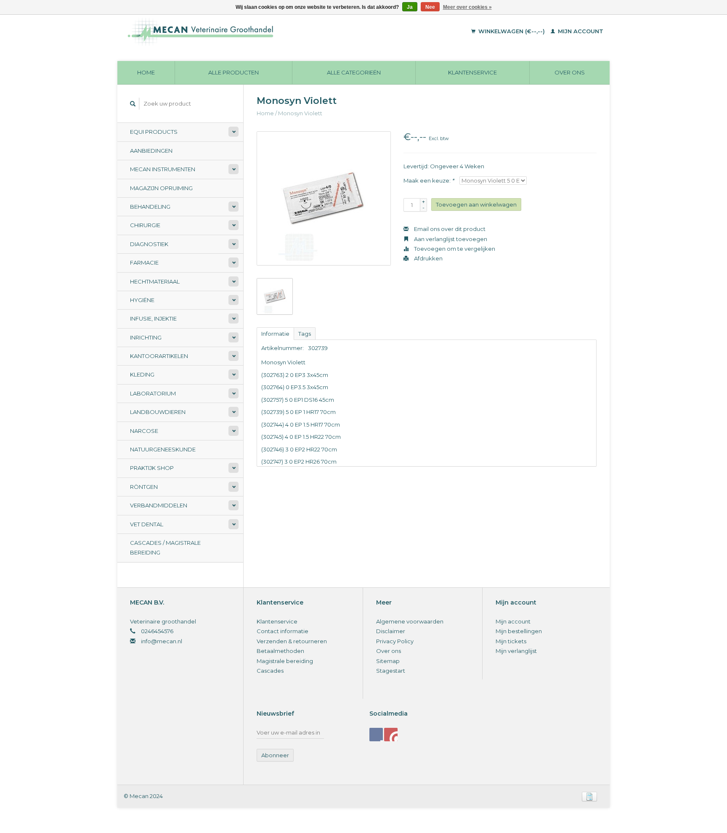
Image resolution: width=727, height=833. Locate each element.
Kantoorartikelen (159, 356)
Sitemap (388, 661)
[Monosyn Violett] (323, 198)
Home (146, 72)
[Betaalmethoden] (589, 796)
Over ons (570, 72)
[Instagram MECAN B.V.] (391, 734)
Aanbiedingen (151, 150)
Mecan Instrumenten (162, 169)
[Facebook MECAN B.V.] (376, 734)
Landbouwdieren (158, 412)
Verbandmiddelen (158, 505)
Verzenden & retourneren (292, 641)
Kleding (142, 374)
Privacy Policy (395, 641)
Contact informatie (282, 631)
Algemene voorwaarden (409, 621)
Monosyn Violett (300, 113)
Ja (410, 7)
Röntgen (144, 486)
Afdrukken (428, 258)
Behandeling (150, 206)
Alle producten (233, 72)
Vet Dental (146, 524)
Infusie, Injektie (153, 318)
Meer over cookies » (467, 7)
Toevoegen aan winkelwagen (476, 204)
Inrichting (146, 337)
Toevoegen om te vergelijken (454, 248)
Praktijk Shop (152, 467)
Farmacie (144, 262)
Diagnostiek (149, 244)
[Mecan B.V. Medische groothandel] (258, 31)
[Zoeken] (133, 104)
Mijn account (579, 31)
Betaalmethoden (280, 650)
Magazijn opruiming (161, 188)
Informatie (275, 333)
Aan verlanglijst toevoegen (450, 239)
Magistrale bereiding (285, 661)
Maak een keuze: (428, 180)
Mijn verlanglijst (516, 650)
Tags (304, 333)
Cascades (270, 670)
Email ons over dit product (449, 228)
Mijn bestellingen (519, 631)
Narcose (144, 430)
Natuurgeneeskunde (163, 449)
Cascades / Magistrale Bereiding (165, 547)
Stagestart (390, 670)
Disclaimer (390, 631)
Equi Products (154, 131)
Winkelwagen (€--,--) (512, 31)
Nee (430, 7)
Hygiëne (142, 300)
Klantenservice (472, 72)
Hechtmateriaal (155, 281)
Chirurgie (145, 225)
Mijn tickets (511, 641)
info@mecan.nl (161, 641)
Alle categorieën (354, 72)
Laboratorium (153, 393)
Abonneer (275, 755)
